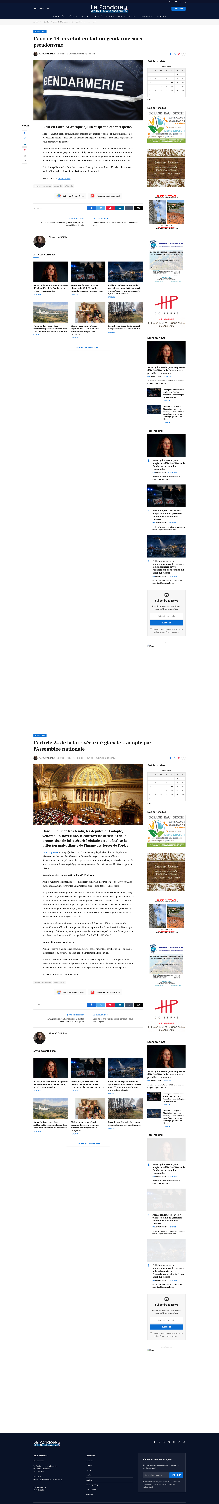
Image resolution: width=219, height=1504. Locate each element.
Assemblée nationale (43, 982)
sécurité (73, 16)
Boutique (162, 16)
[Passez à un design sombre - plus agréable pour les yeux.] (180, 2)
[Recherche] (184, 1)
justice (86, 16)
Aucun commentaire (76, 54)
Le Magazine (146, 16)
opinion (110, 16)
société (98, 16)
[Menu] (35, 8)
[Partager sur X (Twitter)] (174, 54)
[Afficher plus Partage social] (183, 54)
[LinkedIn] (24, 144)
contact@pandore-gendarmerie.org (47, 1479)
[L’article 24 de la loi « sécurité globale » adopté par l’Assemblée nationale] (88, 794)
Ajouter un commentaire (88, 347)
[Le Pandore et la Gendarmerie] (109, 8)
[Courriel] (24, 155)
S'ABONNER (178, 8)
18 (156, 86)
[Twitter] (24, 138)
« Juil (149, 99)
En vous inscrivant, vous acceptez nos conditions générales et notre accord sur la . (161, 1484)
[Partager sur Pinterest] (178, 54)
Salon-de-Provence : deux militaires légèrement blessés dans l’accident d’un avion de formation (50, 329)
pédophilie (69, 186)
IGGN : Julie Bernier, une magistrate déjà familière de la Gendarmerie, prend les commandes (50, 288)
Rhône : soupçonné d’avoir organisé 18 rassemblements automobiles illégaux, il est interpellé (85, 330)
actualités (58, 16)
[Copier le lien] (24, 161)
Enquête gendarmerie (43, 186)
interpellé (58, 186)
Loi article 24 (59, 982)
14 (172, 82)
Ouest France (64, 177)
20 (166, 86)
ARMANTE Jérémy (48, 54)
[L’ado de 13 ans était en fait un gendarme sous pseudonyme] (88, 90)
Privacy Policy (165, 632)
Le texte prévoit (50, 852)
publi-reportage (126, 16)
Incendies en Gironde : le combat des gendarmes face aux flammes (124, 327)
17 (150, 86)
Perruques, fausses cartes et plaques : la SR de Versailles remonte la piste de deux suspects (87, 288)
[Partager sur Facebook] (170, 54)
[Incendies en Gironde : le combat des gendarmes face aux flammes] (125, 312)
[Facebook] (24, 132)
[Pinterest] (24, 149)
